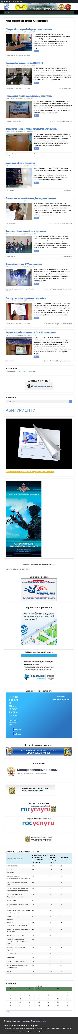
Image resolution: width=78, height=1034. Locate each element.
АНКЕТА (27, 569)
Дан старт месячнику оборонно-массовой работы (26, 298)
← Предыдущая (10, 371)
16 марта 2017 (31, 66)
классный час (11, 154)
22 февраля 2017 (31, 98)
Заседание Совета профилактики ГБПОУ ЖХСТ (25, 63)
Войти (6, 1)
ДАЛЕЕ (36, 51)
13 (24, 371)
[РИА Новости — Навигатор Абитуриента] (39, 669)
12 (23, 371)
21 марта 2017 (31, 32)
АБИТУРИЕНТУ (20, 410)
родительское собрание (65, 361)
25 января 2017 (31, 267)
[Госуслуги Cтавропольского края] (39, 809)
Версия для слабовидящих (42, 386)
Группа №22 (68, 289)
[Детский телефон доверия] (39, 589)
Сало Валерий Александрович (15, 32)
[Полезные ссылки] (32, 777)
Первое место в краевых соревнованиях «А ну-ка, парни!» (29, 96)
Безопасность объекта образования (20, 163)
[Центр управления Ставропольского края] (39, 627)
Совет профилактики (66, 88)
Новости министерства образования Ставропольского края (26, 1020)
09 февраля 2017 (31, 165)
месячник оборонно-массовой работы (61, 223)
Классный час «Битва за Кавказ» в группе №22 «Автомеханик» (31, 128)
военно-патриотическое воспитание (62, 121)
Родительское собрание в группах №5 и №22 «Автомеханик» (31, 332)
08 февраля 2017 (31, 201)
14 (26, 371)
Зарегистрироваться (15, 1)
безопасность (68, 190)
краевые (9, 121)
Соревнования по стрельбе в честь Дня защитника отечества (31, 198)
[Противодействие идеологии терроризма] (39, 755)
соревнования (17, 121)
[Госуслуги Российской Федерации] (39, 824)
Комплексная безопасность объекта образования (26, 231)
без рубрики (10, 190)
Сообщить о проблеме (13, 732)
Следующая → (32, 371)
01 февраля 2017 (31, 234)
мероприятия (11, 256)
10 (19, 371)
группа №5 (55, 361)
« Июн (7, 1011)
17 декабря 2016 (31, 335)
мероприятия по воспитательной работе (18, 55)
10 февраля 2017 (31, 131)
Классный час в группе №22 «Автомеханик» (24, 264)
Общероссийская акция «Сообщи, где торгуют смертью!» (29, 29)
